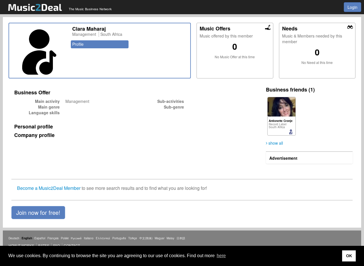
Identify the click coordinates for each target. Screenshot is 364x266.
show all (275, 143)
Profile (78, 44)
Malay (170, 238)
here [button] (221, 255)
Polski (65, 238)
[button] (38, 212)
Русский (76, 238)
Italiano (89, 238)
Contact (72, 245)
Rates (43, 245)
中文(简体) (145, 238)
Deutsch (14, 238)
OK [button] (349, 255)
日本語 (181, 238)
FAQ (56, 245)
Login (352, 7)
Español (39, 238)
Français (53, 238)
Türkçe (132, 238)
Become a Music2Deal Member (48, 188)
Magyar (159, 238)
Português (119, 238)
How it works (21, 245)
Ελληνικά (103, 238)
